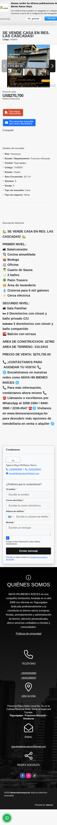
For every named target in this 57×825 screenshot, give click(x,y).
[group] (28, 66)
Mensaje (10, 522)
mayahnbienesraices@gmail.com (24, 473)
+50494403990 (15, 469)
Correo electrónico (15, 500)
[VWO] (11, 19)
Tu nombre (11, 489)
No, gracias (33, 18)
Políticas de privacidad (28, 633)
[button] (14, 84)
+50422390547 (34, 469)
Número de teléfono (15, 511)
